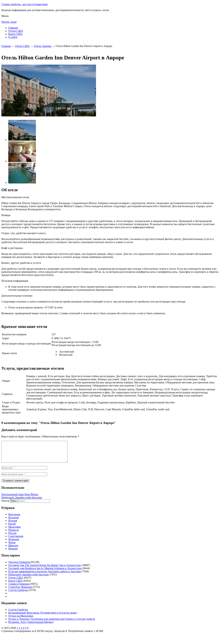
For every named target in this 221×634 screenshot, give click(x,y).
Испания (13, 517)
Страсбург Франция (20, 586)
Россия (12, 533)
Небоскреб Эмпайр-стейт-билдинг (21, 497)
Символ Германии (19, 583)
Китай (12, 523)
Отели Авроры (42, 46)
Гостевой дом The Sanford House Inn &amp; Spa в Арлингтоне (44, 565)
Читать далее (9, 21)
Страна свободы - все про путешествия (24, 4)
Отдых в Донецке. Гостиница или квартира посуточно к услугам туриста (51, 618)
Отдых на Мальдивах (20, 615)
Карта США (15, 33)
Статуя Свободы (18, 590)
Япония (12, 548)
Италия (12, 520)
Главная (13, 27)
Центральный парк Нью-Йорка (19, 494)
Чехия (11, 542)
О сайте (12, 37)
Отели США (15, 30)
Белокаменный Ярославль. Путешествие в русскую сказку (42, 612)
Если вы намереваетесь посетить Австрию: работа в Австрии (44, 571)
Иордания (14, 514)
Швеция (13, 545)
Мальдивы (14, 526)
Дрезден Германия (19, 562)
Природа (13, 529)
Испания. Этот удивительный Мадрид (31, 622)
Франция (13, 539)
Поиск (5, 500)
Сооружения (15, 536)
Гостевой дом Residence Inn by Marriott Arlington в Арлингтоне (45, 568)
